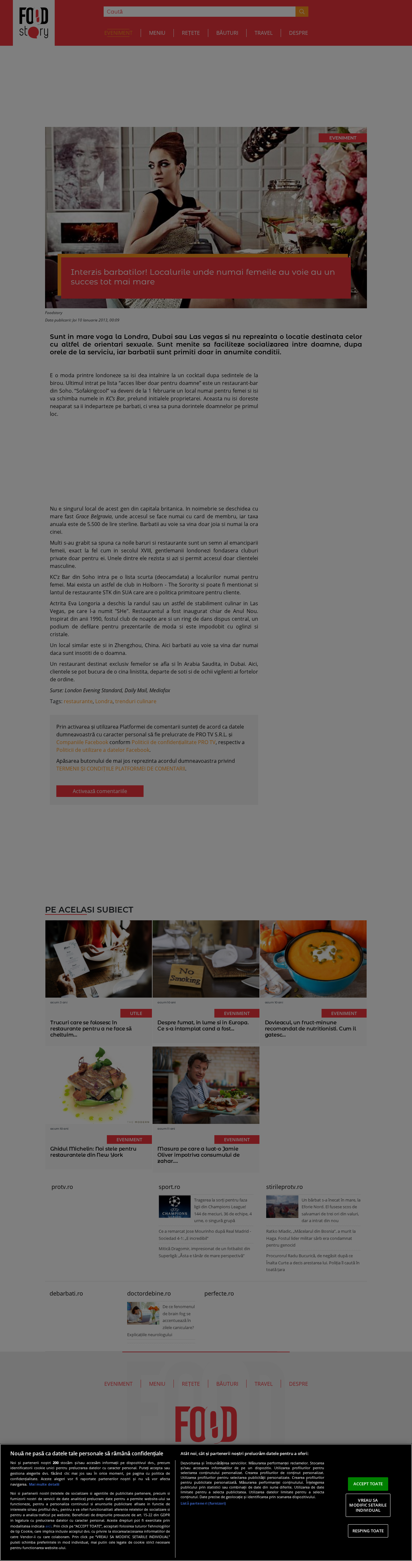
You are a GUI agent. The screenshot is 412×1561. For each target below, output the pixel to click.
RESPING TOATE (368, 1531)
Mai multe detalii (44, 1484)
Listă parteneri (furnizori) (203, 1503)
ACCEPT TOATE (368, 1484)
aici (48, 1526)
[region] (206, 1502)
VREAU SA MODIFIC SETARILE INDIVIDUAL (368, 1505)
